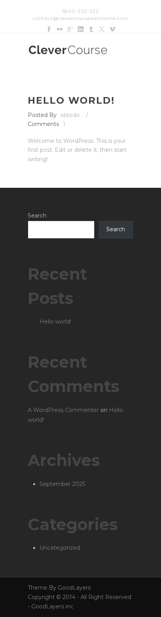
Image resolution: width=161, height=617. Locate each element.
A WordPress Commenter (63, 410)
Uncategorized (59, 547)
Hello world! (71, 100)
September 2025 (62, 483)
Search (37, 215)
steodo (70, 115)
